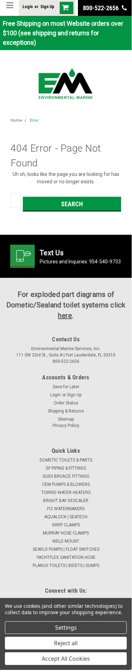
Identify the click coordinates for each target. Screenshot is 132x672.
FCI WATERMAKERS (66, 508)
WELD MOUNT (65, 541)
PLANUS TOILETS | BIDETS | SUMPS (66, 565)
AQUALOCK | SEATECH (65, 516)
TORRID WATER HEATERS (66, 492)
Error (34, 120)
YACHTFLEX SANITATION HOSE (66, 557)
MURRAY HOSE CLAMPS (66, 533)
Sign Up (47, 6)
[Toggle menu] (9, 9)
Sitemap (66, 419)
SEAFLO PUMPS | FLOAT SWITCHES (66, 549)
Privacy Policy (66, 425)
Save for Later (66, 386)
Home (16, 120)
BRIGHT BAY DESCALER (65, 500)
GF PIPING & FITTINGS (66, 468)
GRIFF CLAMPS (66, 525)
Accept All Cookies (66, 658)
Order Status (66, 403)
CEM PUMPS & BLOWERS (66, 484)
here (65, 315)
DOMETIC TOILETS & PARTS (66, 460)
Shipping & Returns (66, 411)
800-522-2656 (101, 8)
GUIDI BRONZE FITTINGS (65, 476)
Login (27, 6)
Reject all (66, 643)
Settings (66, 627)
